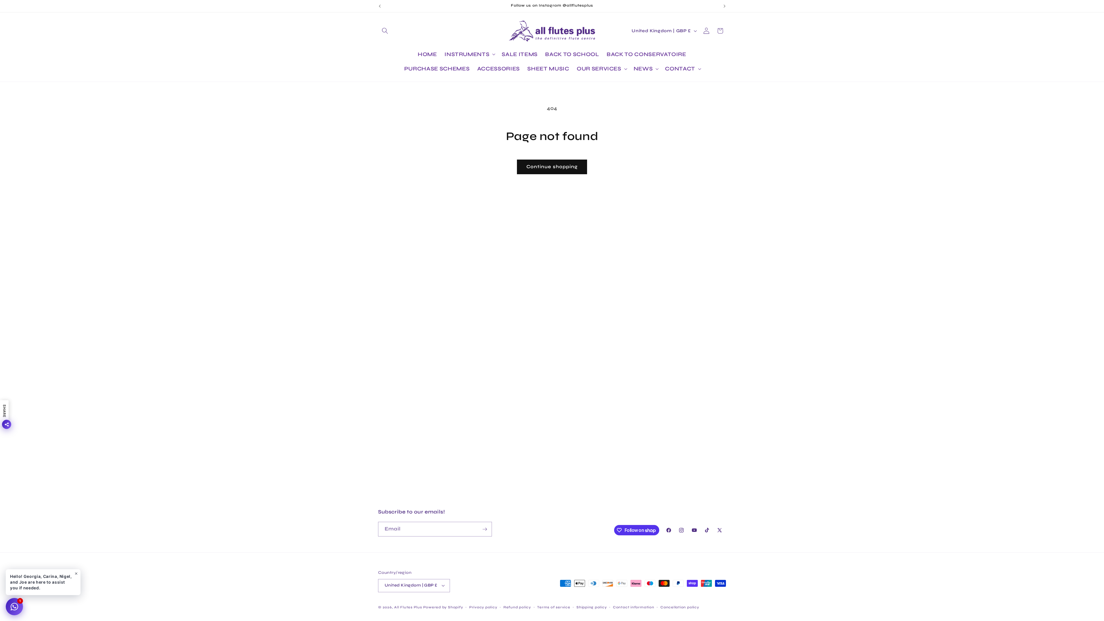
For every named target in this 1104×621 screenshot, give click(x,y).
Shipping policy (591, 607)
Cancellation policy (679, 607)
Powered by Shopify (443, 607)
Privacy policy (483, 607)
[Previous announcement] (379, 6)
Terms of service (553, 607)
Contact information (633, 607)
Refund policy (517, 607)
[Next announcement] (724, 6)
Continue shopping (552, 167)
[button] (385, 31)
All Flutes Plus (408, 607)
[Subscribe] (485, 529)
